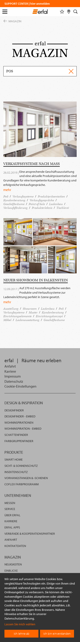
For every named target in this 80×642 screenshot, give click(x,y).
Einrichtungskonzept (49, 316)
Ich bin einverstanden (57, 634)
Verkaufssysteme (23, 196)
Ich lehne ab (21, 634)
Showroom (30, 309)
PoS (5, 196)
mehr (7, 189)
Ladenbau (56, 204)
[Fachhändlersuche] (68, 11)
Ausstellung (10, 309)
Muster (33, 312)
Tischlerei (62, 208)
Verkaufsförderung (15, 208)
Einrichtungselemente (17, 316)
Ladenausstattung (27, 320)
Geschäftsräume (13, 204)
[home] (40, 12)
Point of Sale (37, 204)
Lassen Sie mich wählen (19, 624)
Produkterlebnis (42, 208)
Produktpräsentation (51, 196)
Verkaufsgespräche (42, 200)
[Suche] (75, 11)
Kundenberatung (14, 200)
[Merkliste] (62, 11)
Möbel (7, 320)
